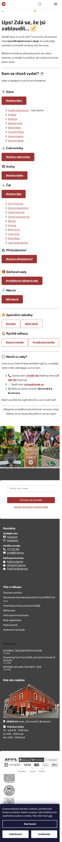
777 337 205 (13, 549)
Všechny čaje (13, 194)
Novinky (11, 324)
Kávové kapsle (15, 136)
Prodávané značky (44, 342)
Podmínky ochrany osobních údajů (21, 605)
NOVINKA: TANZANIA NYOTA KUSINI (22, 650)
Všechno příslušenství (19, 259)
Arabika (12, 114)
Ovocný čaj (13, 234)
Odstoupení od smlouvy (16, 615)
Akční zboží (31, 324)
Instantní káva (16, 132)
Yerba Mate (14, 238)
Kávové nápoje (16, 140)
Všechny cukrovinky (18, 157)
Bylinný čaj (14, 229)
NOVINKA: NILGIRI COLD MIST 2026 (22, 667)
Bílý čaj (12, 221)
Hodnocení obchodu (14, 630)
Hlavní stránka (15, 342)
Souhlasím (44, 834)
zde (50, 816)
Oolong (12, 225)
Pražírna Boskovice (18, 110)
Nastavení (30, 824)
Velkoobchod (10, 625)
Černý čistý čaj (15, 203)
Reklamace (9, 610)
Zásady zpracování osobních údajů (31, 506)
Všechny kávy (14, 100)
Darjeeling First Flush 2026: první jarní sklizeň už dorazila (29, 659)
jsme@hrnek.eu (15, 553)
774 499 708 (32, 375)
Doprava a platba (12, 592)
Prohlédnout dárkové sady (22, 281)
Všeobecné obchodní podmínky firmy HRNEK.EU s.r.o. (29, 599)
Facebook (12, 537)
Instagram (12, 540)
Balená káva (14, 127)
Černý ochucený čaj (18, 208)
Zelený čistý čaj (16, 212)
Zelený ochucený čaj (18, 217)
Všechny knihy (14, 175)
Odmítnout (15, 834)
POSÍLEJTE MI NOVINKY (31, 500)
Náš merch (12, 299)
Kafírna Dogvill (15, 561)
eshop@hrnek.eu (34, 384)
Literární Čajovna (16, 565)
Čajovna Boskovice (18, 243)
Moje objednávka (12, 620)
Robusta (12, 119)
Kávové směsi (15, 123)
